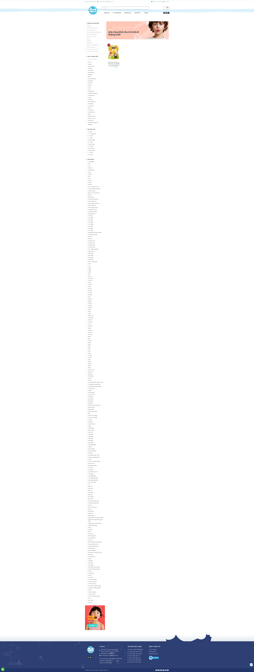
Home (110, 27)
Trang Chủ (106, 12)
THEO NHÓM (90, 159)
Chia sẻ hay (137, 12)
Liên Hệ (146, 12)
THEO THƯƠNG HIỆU (92, 56)
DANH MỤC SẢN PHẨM (93, 23)
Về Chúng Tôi (127, 12)
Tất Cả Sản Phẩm (117, 12)
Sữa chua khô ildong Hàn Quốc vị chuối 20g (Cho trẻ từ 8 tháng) (114, 64)
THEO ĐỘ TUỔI (91, 129)
